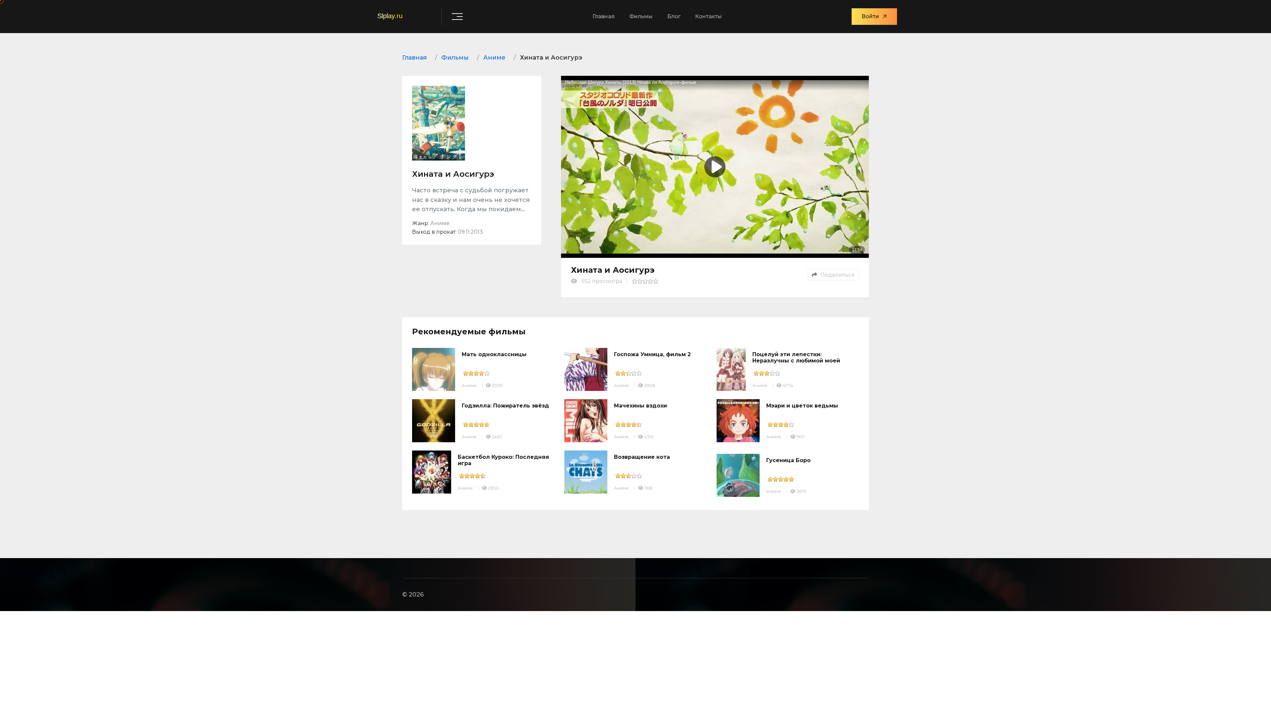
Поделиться (838, 275)
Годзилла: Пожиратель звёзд (505, 406)
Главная (603, 16)
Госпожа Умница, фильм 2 (652, 354)
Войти (870, 16)
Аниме (469, 385)
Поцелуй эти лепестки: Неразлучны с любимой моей (796, 357)
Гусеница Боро (788, 460)
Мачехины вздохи (640, 406)
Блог (674, 16)
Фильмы (641, 16)
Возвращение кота (642, 457)
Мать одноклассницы (494, 354)
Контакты (708, 16)
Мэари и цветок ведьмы (802, 406)
